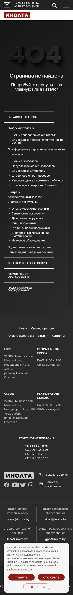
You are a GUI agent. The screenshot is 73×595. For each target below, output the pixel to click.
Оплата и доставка (21, 335)
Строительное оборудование (18, 275)
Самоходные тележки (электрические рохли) (37, 141)
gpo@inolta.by (55, 539)
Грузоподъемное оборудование (20, 289)
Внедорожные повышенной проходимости (30, 234)
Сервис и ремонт (42, 328)
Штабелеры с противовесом (31, 175)
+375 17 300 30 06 (36, 458)
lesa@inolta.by (17, 539)
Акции (23, 328)
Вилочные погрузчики (23, 201)
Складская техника (22, 117)
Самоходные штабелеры (28, 170)
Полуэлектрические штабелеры (33, 166)
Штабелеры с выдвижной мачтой (34, 185)
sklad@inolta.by (55, 519)
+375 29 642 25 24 (36, 450)
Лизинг (43, 335)
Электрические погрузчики (30, 208)
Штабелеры (16, 154)
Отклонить (51, 577)
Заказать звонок (57, 474)
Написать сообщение (53, 484)
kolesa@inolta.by (17, 519)
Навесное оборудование (28, 240)
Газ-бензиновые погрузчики (31, 228)
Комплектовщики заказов (25, 197)
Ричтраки (14, 192)
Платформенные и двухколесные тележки (36, 149)
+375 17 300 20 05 (26, 6)
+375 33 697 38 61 (26, 2)
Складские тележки (21, 128)
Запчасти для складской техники (30, 252)
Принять (22, 577)
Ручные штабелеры (25, 161)
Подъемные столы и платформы (29, 247)
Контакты (58, 335)
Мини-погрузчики (24, 223)
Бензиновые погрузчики (28, 213)
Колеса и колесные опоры (27, 263)
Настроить (37, 587)
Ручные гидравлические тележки (34, 134)
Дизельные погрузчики (27, 218)
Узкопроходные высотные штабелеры (37, 180)
